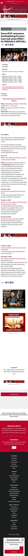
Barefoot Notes (14, 466)
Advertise (14, 497)
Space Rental (14, 479)
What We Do (14, 511)
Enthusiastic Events (14, 495)
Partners (14, 517)
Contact (14, 524)
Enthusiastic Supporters (14, 501)
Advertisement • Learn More (14, 19)
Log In (14, 522)
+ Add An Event (14, 394)
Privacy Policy (14, 528)
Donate (14, 447)
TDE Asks (14, 464)
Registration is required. (16, 111)
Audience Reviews (14, 489)
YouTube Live (9, 107)
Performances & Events (19, 29)
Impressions (14, 458)
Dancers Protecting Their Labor (10, 219)
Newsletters (14, 515)
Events (14, 473)
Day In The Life (14, 462)
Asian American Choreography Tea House (13, 191)
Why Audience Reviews (14, 491)
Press (14, 513)
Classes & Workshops (14, 475)
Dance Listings (6, 29)
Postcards (14, 460)
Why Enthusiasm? (14, 509)
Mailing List (14, 487)
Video (14, 468)
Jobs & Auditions (14, 477)
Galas (14, 481)
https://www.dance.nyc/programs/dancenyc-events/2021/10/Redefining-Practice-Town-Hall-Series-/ (13, 88)
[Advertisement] (14, 350)
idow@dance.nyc (7, 150)
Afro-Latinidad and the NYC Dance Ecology (13, 258)
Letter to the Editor (14, 493)
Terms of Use (14, 526)
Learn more (22, 432)
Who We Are (14, 507)
